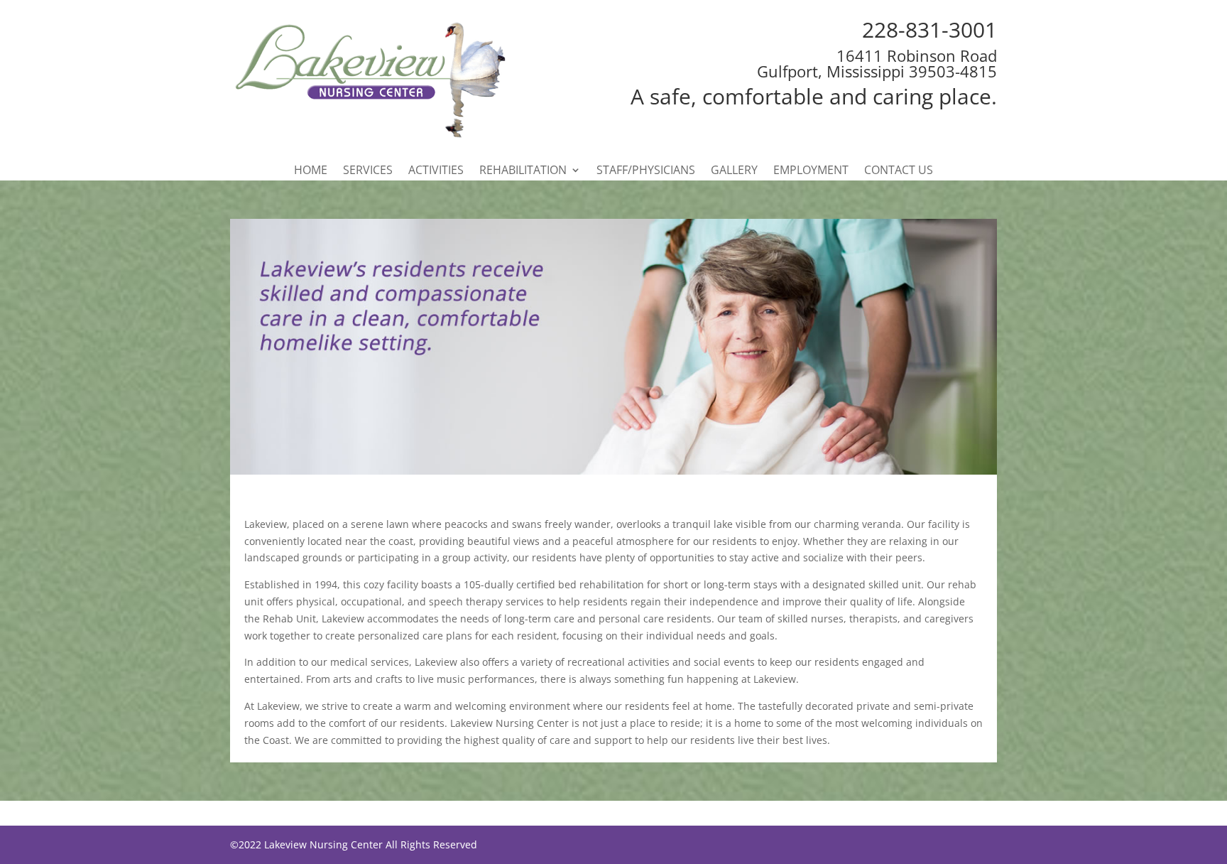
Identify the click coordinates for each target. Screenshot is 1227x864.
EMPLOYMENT (811, 171)
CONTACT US (898, 171)
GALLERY (734, 171)
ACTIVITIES (436, 171)
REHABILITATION (523, 171)
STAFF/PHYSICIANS (645, 171)
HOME (310, 171)
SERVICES (368, 171)
